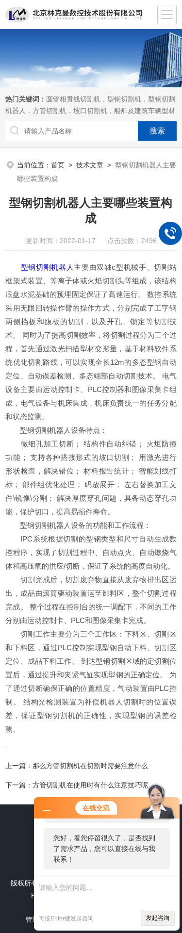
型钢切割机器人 (47, 267)
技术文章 (89, 165)
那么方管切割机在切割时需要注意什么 (90, 765)
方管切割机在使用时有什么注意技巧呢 (90, 785)
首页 (58, 165)
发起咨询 (157, 918)
